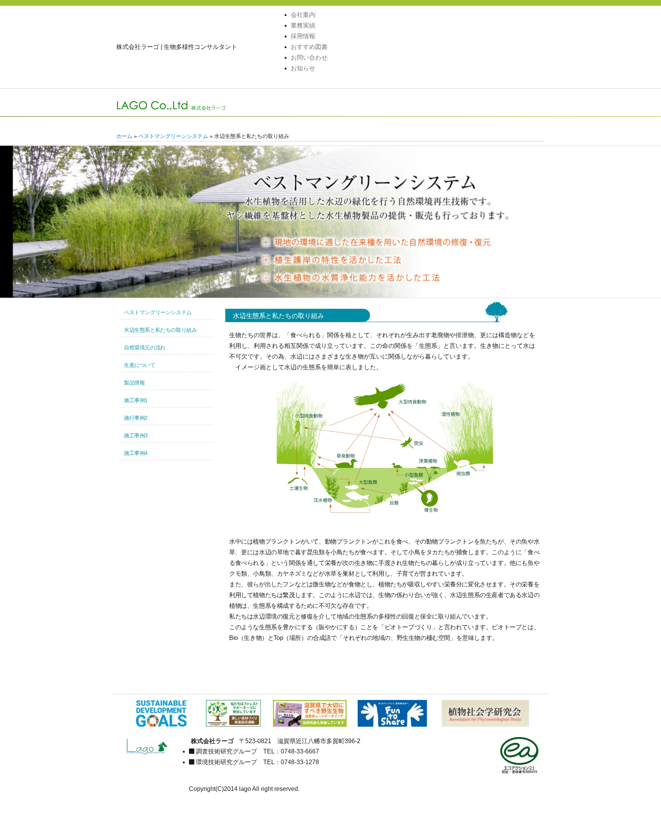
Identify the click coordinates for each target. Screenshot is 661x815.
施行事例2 (136, 418)
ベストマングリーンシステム (173, 136)
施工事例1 (136, 400)
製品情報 (134, 383)
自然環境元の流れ (145, 347)
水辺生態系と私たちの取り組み (160, 330)
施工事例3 (136, 435)
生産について (139, 365)
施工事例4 (136, 453)
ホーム (124, 136)
